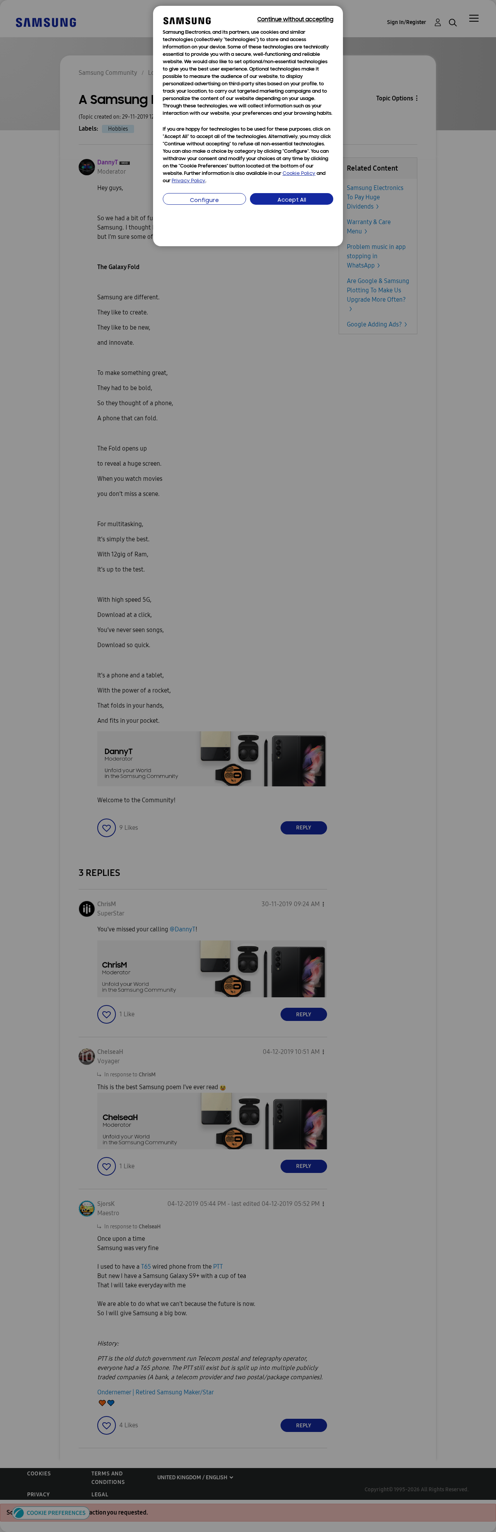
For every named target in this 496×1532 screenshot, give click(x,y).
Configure (204, 201)
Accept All (291, 200)
